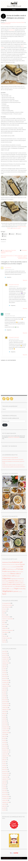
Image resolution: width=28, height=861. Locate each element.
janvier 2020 (4, 701)
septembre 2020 (5, 686)
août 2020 (4, 688)
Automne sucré (5, 564)
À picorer (15, 591)
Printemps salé (20, 580)
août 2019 (4, 711)
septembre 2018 (5, 732)
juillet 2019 (4, 713)
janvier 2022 (4, 655)
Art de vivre (4, 609)
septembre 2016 (5, 779)
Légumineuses (8, 250)
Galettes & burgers (19, 571)
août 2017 (4, 757)
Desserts (4, 620)
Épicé (4, 594)
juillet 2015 (4, 806)
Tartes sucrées (11, 588)
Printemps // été (13, 581)
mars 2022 (4, 651)
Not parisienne (8, 267)
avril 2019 (4, 719)
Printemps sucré (5, 582)
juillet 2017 (4, 759)
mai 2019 (4, 717)
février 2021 (4, 676)
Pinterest (9, 228)
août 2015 (4, 804)
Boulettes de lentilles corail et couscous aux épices (12, 459)
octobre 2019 (5, 707)
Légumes (6, 578)
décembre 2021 (5, 657)
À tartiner (20, 591)
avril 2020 (4, 695)
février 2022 (4, 653)
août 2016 (4, 781)
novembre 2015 (5, 798)
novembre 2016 (5, 775)
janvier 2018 (4, 748)
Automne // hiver (7, 562)
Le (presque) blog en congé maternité (10, 457)
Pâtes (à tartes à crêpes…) (18, 582)
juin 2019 (4, 715)
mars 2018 (4, 744)
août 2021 (4, 664)
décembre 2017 (5, 750)
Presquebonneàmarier (5, 23)
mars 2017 (4, 767)
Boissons (4, 614)
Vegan (10, 251)
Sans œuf (10, 586)
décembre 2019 (5, 703)
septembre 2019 (5, 709)
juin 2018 (4, 738)
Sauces (13, 586)
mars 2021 (4, 674)
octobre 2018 (5, 730)
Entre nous (4, 624)
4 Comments (24, 250)
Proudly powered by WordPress (7, 858)
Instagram (19, 226)
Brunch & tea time (17, 22)
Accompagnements (6, 603)
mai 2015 (4, 810)
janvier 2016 (4, 794)
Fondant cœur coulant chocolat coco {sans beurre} (12, 464)
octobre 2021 (5, 661)
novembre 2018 (5, 728)
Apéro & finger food (9, 22)
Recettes (4, 640)
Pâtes (10, 582)
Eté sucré (8, 569)
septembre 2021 (5, 663)
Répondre (25, 280)
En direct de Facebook (9, 446)
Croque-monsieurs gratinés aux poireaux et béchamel (13, 466)
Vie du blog (22, 588)
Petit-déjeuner (5, 632)
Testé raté (4, 642)
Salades (18, 584)
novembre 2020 (5, 682)
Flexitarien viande (13, 569)
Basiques (4, 611)
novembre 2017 (5, 752)
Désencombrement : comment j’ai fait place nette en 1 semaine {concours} (21, 257)
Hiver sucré (16, 576)
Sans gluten (23, 584)
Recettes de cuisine (16, 228)
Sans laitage (4, 586)
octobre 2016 (5, 777)
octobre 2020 (5, 684)
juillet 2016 (4, 782)
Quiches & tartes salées (9, 584)
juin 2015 (4, 808)
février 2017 (4, 769)
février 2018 (4, 746)
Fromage (19, 569)
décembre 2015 (5, 796)
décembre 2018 (5, 726)
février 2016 (4, 792)
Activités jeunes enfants (7, 605)
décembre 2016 (5, 773)
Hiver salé (10, 576)
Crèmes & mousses (6, 566)
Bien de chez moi (12, 564)
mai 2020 (4, 693)
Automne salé (17, 562)
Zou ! (5, 425)
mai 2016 (4, 786)
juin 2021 (4, 668)
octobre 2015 (5, 800)
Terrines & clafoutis (5, 251)
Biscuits (17, 564)
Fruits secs (9, 571)
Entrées (23, 22)
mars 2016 (4, 790)
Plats (3, 634)
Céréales (18, 566)
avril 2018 (4, 742)
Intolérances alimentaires (7, 630)
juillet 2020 (4, 690)
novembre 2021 (5, 659)
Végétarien (3, 252)
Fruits (4, 571)
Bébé (3, 612)
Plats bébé (4, 636)
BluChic (20, 858)
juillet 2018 (4, 736)
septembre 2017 (5, 755)
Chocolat (22, 564)
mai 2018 (4, 740)
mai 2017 (4, 763)
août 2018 (4, 734)
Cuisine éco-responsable (7, 618)
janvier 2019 (4, 724)
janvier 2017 (4, 771)
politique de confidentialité (13, 437)
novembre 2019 (5, 705)
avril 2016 (4, 788)
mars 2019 (4, 721)
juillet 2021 (4, 666)
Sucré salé (13, 250)
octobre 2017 (5, 753)
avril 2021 (4, 672)
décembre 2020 (5, 680)
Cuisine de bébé (13, 566)
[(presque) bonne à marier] (14, 7)
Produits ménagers (6, 638)
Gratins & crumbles (6, 573)
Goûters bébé (5, 628)
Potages (6, 580)
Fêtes (3, 250)
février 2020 (4, 699)
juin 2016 (4, 784)
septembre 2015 (5, 802)
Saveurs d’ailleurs (21, 586)
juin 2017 (4, 761)
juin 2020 (4, 692)
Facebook (24, 226)
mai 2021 (4, 670)
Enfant (3, 622)
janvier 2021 (4, 678)
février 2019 (4, 722)
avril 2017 (4, 765)
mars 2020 (4, 697)
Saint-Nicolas (11, 29)
